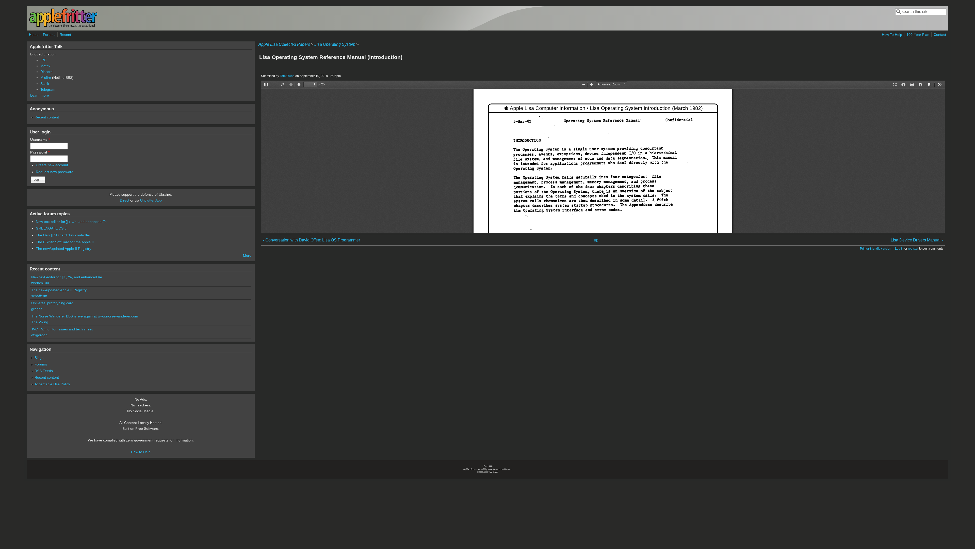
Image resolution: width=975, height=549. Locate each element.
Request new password (54, 172)
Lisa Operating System (334, 44)
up (596, 240)
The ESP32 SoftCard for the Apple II (65, 242)
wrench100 (40, 283)
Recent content (47, 117)
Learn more (39, 95)
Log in (899, 248)
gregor (36, 309)
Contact (940, 35)
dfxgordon (39, 335)
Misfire (45, 77)
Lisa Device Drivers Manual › (917, 240)
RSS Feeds (44, 371)
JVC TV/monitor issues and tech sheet (62, 329)
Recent (65, 35)
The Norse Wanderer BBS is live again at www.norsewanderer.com (84, 316)
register (913, 248)
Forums (49, 35)
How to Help (141, 452)
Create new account (52, 165)
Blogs (39, 358)
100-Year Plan (917, 35)
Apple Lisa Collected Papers (284, 44)
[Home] (63, 26)
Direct (124, 200)
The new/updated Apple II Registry (63, 249)
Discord (46, 72)
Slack (44, 84)
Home (34, 35)
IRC (43, 60)
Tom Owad (287, 76)
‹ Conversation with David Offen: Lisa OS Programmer (311, 240)
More (247, 255)
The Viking (39, 322)
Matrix (45, 66)
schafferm (39, 296)
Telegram (47, 89)
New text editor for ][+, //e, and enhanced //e (71, 222)
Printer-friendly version (875, 248)
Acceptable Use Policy (52, 384)
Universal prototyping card (52, 303)
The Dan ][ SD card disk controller (63, 235)
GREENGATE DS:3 (51, 228)
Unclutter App (151, 200)
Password (40, 152)
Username (40, 140)
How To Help (892, 35)
